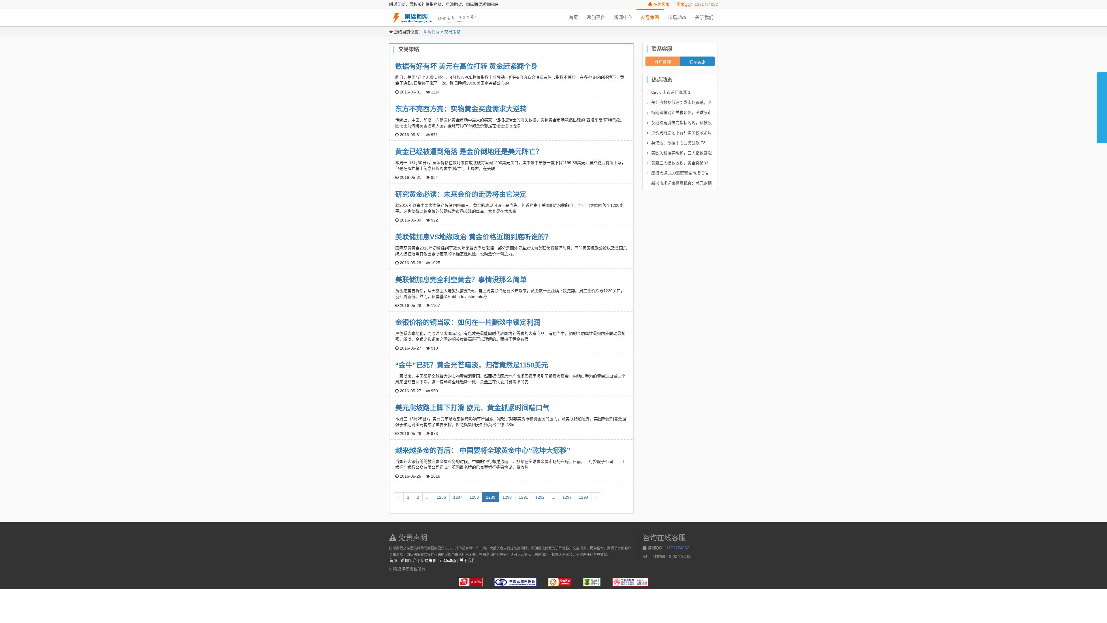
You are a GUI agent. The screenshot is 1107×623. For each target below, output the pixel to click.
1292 (540, 497)
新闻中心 (623, 17)
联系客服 (697, 61)
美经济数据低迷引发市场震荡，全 (681, 102)
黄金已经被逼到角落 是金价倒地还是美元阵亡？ (469, 151)
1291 (523, 497)
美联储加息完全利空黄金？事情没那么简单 (461, 280)
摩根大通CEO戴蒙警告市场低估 (679, 173)
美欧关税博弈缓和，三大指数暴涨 (681, 153)
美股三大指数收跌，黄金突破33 (679, 163)
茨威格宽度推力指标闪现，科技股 (681, 122)
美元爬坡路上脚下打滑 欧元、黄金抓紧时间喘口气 (472, 408)
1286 (441, 497)
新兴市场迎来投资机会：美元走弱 (681, 183)
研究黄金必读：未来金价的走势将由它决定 (461, 194)
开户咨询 (663, 61)
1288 (474, 497)
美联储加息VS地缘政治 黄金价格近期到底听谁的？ (473, 237)
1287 (457, 497)
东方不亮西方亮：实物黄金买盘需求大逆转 (461, 109)
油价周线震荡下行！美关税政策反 (681, 132)
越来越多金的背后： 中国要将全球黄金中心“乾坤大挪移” (482, 450)
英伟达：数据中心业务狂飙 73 (678, 142)
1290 (507, 497)
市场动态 (677, 17)
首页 (573, 17)
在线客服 (660, 4)
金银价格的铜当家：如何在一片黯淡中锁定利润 (468, 322)
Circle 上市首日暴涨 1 (670, 92)
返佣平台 (596, 17)
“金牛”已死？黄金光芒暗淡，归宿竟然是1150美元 (471, 365)
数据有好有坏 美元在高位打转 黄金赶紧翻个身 (466, 66)
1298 (583, 497)
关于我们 (704, 17)
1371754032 (677, 547)
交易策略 (650, 17)
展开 (1102, 105)
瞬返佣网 (431, 31)
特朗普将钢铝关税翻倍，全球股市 (681, 112)
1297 (567, 497)
